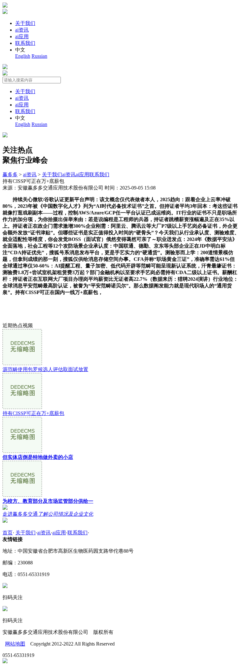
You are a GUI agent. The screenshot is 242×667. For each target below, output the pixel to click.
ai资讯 (22, 30)
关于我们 (25, 23)
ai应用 (22, 36)
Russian (39, 56)
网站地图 (15, 643)
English (22, 56)
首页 (8, 532)
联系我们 (25, 43)
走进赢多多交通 (48, 514)
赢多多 (10, 174)
